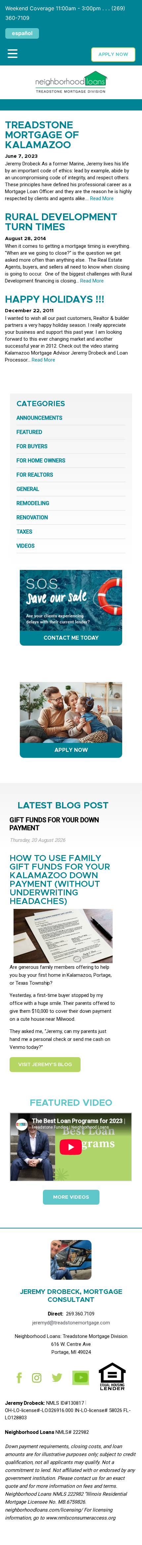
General (28, 489)
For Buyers (32, 446)
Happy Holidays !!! (54, 300)
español (22, 33)
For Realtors (35, 475)
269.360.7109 (80, 1314)
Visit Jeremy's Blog (45, 1064)
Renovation (32, 517)
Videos (26, 546)
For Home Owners (41, 460)
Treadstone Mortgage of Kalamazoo (42, 135)
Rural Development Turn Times (61, 222)
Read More (102, 198)
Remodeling (33, 503)
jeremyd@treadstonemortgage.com (71, 1323)
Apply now (113, 54)
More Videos (71, 1197)
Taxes (24, 532)
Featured (29, 432)
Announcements (39, 418)
